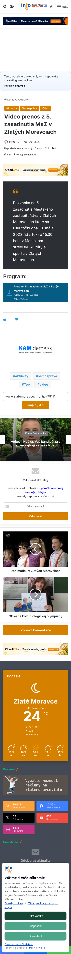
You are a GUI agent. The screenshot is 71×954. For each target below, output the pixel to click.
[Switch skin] (52, 8)
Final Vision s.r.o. (37, 948)
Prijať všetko (35, 915)
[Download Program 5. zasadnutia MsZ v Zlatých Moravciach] (9, 293)
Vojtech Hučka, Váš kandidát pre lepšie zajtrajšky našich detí (35, 443)
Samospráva (29, 108)
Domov (11, 99)
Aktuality (23, 99)
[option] (35, 439)
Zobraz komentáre (36, 630)
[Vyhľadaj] (5, 8)
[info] (34, 6)
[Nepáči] (16, 319)
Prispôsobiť (36, 926)
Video (45, 108)
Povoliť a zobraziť (14, 86)
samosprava (47, 376)
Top (27, 384)
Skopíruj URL (35, 405)
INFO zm (14, 142)
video (44, 384)
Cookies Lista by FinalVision (19, 944)
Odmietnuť (35, 936)
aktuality (21, 376)
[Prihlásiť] (12, 8)
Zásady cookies (14, 903)
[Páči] (4, 319)
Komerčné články (35, 433)
